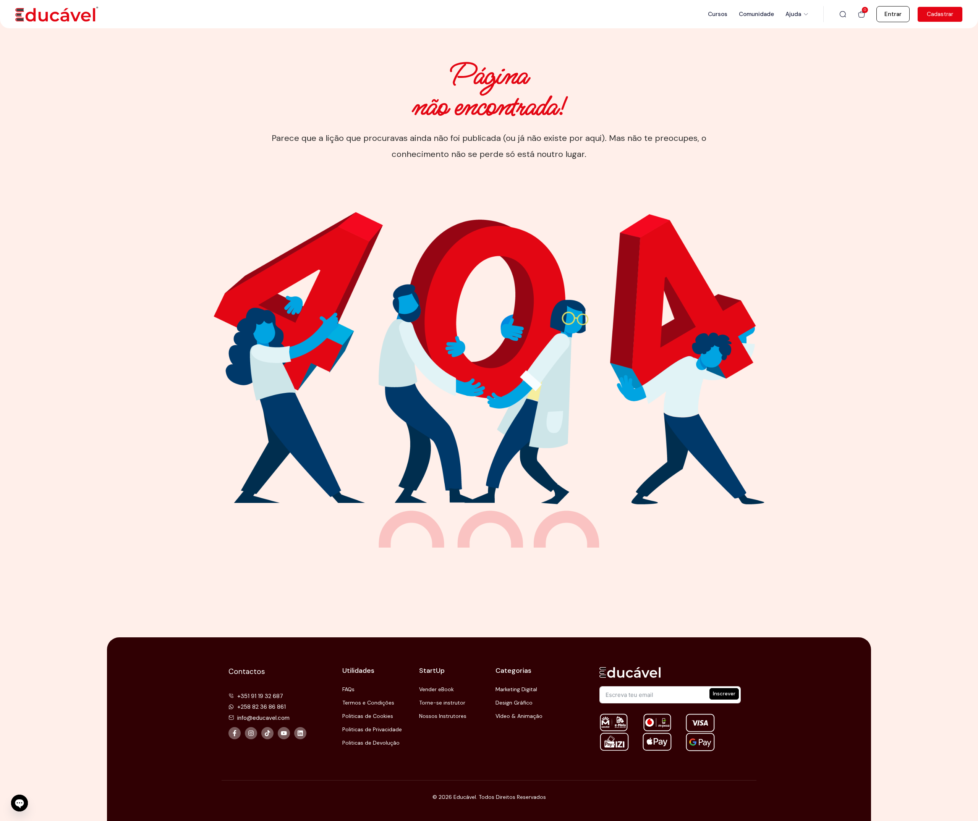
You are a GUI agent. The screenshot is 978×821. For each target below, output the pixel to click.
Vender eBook (436, 689)
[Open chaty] (19, 803)
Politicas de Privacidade (372, 729)
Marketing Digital (516, 689)
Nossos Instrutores (442, 716)
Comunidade (756, 14)
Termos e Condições (368, 702)
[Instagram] (251, 733)
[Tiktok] (267, 733)
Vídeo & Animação (518, 716)
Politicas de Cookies (367, 716)
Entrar (893, 14)
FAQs (348, 689)
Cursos (717, 14)
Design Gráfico (514, 702)
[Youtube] (284, 733)
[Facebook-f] (234, 733)
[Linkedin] (300, 733)
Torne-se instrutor (442, 702)
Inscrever (724, 693)
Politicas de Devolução (371, 742)
